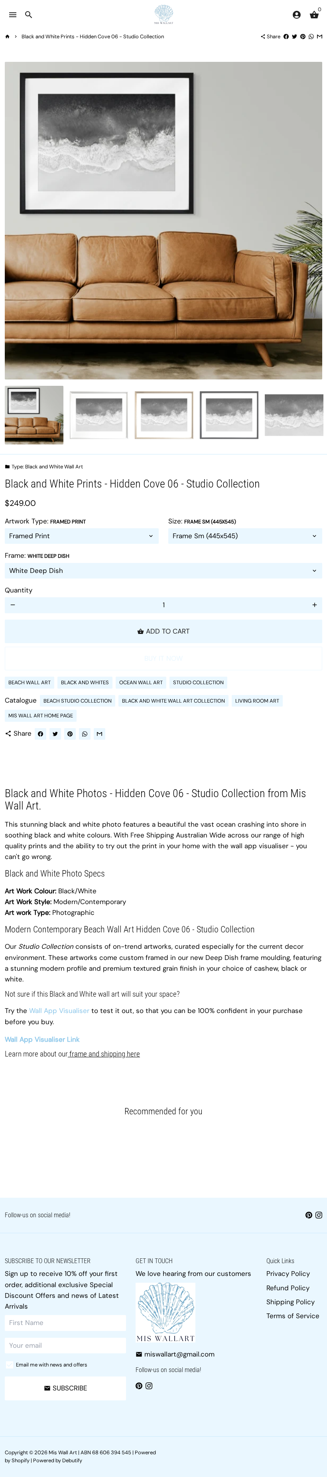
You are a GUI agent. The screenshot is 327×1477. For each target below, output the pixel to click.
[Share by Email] (319, 36)
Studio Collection (198, 682)
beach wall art (29, 682)
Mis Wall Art (63, 1452)
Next (311, 220)
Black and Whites (85, 682)
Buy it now (163, 658)
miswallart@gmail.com (175, 1354)
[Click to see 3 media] (164, 415)
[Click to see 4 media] (229, 415)
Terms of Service (292, 1315)
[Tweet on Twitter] (294, 36)
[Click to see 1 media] (34, 415)
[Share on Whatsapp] (311, 36)
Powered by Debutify (57, 1460)
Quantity (18, 590)
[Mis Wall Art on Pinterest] (308, 1214)
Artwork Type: (45, 521)
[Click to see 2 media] (99, 415)
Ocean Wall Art (141, 682)
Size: (202, 521)
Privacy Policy (288, 1273)
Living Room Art (257, 700)
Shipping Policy (290, 1301)
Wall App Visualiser (59, 1010)
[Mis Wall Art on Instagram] (318, 1214)
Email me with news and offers (51, 1364)
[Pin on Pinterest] (302, 36)
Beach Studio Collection (77, 700)
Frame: (37, 555)
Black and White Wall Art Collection (173, 700)
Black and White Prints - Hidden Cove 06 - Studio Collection (93, 36)
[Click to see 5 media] (294, 415)
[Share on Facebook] (286, 36)
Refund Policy (287, 1287)
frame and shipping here (104, 1053)
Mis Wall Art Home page (40, 715)
